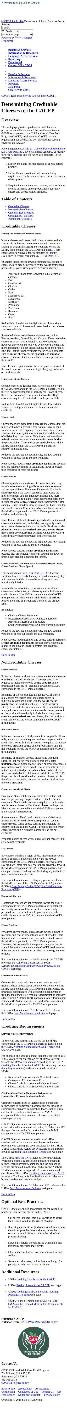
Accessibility (25, 1388)
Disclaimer (7, 40)
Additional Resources (20, 218)
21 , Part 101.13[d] (37, 573)
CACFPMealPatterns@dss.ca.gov (39, 1321)
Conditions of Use (28, 1391)
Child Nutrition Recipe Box (36, 1151)
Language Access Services (22, 80)
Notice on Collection (29, 1394)
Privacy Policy (52, 1394)
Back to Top (8, 654)
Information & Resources (22, 77)
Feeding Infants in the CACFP (33, 1285)
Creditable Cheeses (18, 206)
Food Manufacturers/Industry (29, 1013)
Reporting (13, 83)
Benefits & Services (19, 74)
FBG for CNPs (23, 1157)
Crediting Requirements (21, 212)
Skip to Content (31, 2)
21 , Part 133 (47, 255)
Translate (27, 37)
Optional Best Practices (21, 215)
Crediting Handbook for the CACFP (21, 1065)
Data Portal (14, 86)
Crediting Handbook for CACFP (46, 1173)
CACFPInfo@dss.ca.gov (15, 1382)
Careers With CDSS (19, 89)
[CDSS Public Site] (12, 21)
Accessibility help (11, 2)
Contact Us (47, 1391)
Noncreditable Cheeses (20, 209)
